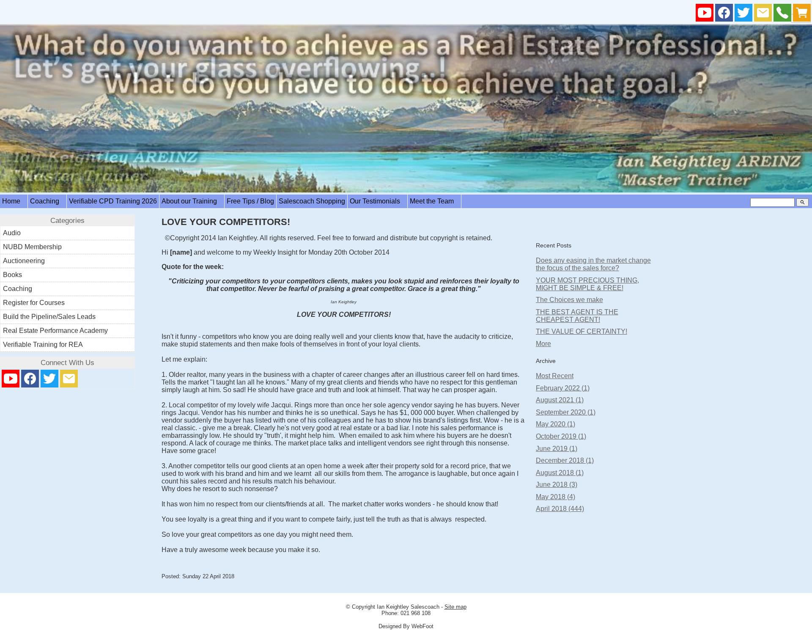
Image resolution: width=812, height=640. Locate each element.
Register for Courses (34, 302)
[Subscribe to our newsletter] (763, 14)
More (543, 343)
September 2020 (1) (565, 412)
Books (12, 274)
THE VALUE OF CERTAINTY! (581, 331)
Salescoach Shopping (312, 201)
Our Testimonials (377, 201)
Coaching (47, 201)
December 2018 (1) (565, 460)
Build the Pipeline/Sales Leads (49, 316)
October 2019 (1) (561, 436)
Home (13, 201)
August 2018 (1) (560, 472)
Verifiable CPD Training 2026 (113, 201)
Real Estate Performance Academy (55, 330)
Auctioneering (24, 260)
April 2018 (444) (560, 508)
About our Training (192, 201)
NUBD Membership (32, 246)
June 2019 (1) (556, 448)
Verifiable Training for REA (43, 344)
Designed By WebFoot (406, 626)
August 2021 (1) (560, 400)
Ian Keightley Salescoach (408, 607)
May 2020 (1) (555, 424)
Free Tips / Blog (250, 201)
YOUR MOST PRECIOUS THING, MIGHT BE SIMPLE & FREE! (587, 284)
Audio (12, 232)
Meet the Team (434, 201)
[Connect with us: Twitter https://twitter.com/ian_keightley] (743, 14)
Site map (455, 607)
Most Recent (554, 375)
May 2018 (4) (555, 496)
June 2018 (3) (556, 484)
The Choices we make (569, 299)
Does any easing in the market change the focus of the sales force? (593, 264)
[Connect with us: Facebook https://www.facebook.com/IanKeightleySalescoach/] (724, 14)
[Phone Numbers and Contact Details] (782, 14)
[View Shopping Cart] (802, 14)
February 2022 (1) (563, 388)
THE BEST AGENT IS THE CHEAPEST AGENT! (577, 315)
